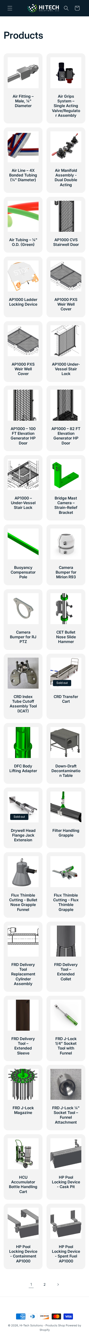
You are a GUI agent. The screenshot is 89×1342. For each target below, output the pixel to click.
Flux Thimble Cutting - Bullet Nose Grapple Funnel (23, 902)
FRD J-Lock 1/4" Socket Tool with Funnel (66, 1045)
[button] (9, 8)
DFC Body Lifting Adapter (23, 768)
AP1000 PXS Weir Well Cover (65, 304)
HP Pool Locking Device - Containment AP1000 (23, 1253)
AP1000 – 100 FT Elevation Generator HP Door (23, 435)
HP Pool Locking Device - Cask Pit (66, 1182)
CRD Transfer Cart (66, 699)
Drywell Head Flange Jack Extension (23, 835)
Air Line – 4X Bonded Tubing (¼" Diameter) (23, 175)
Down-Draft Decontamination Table (65, 771)
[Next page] (57, 1284)
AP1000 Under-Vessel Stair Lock (66, 369)
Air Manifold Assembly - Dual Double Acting (66, 177)
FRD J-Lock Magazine (23, 1110)
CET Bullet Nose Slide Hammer (66, 637)
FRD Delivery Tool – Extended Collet (66, 971)
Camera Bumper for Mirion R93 (66, 572)
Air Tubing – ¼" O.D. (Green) (23, 242)
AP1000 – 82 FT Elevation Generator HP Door (65, 435)
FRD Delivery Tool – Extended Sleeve (23, 1045)
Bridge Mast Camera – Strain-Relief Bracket (65, 505)
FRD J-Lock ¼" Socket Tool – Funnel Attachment (66, 1115)
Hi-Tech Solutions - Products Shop (42, 1325)
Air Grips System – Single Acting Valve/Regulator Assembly (66, 106)
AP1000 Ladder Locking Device (23, 302)
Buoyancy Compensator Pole (23, 572)
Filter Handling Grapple (65, 833)
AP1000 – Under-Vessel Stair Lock (23, 503)
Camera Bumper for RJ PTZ (23, 637)
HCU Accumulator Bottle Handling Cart (23, 1184)
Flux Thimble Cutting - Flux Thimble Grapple (66, 902)
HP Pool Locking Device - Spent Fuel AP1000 (66, 1253)
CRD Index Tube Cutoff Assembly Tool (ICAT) (23, 703)
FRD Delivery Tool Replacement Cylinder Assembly (23, 974)
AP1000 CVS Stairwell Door (66, 242)
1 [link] (31, 1284)
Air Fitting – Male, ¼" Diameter (23, 101)
